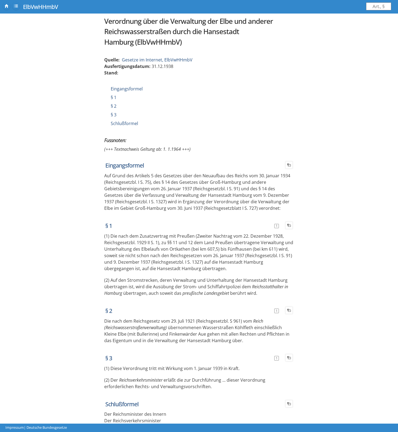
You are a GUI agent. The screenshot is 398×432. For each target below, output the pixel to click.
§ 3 (113, 115)
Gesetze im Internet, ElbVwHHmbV (157, 60)
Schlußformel (124, 123)
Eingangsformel (127, 89)
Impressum (14, 427)
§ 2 (113, 106)
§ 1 (113, 97)
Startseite (6, 6)
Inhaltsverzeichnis (16, 6)
